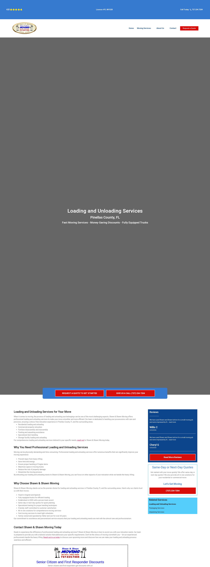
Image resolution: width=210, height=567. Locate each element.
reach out (80, 440)
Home (131, 28)
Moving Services (144, 28)
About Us (160, 28)
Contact (173, 28)
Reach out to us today (51, 537)
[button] (145, 28)
